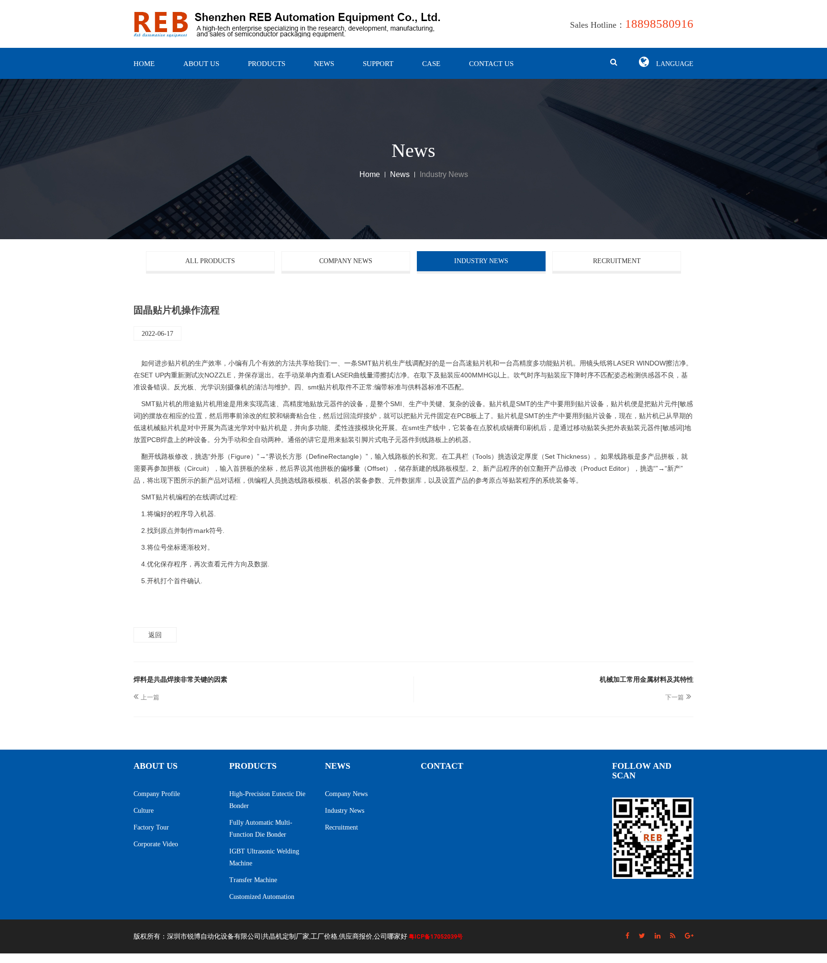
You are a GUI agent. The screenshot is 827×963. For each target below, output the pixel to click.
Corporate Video (156, 844)
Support (378, 63)
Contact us (491, 63)
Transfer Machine (253, 880)
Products (266, 63)
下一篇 (674, 697)
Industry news (481, 261)
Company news (345, 261)
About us (201, 63)
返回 (155, 635)
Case (431, 63)
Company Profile (157, 793)
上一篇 (150, 697)
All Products (210, 261)
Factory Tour (151, 827)
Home (144, 63)
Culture (144, 810)
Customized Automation (261, 896)
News (324, 63)
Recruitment (617, 261)
